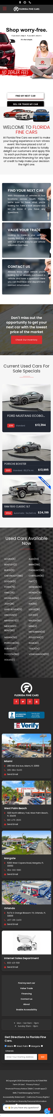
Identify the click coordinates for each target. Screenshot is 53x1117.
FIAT (33, 581)
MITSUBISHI (37, 631)
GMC (9, 592)
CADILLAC (36, 570)
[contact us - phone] (31, 2)
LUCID (33, 615)
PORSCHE (11, 643)
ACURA (10, 559)
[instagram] (30, 701)
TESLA (34, 648)
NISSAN (10, 637)
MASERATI (11, 620)
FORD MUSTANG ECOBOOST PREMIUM (26, 416)
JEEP (9, 603)
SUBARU (10, 648)
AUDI (34, 559)
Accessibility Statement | (14, 1097)
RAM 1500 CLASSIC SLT (17, 506)
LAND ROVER (13, 609)
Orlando (9, 908)
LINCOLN (10, 615)
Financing (26, 993)
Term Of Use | (19, 1084)
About (26, 1004)
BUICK (9, 570)
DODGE (10, 581)
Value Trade (26, 988)
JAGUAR (35, 598)
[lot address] (20, 2)
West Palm (22, 1046)
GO (42, 1057)
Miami (8, 761)
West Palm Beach (15, 808)
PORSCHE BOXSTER (15, 463)
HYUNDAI (11, 598)
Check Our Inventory (26, 339)
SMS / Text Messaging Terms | (26, 1093)
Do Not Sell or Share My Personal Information (26, 1101)
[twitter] (23, 701)
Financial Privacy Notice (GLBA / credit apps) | (26, 1088)
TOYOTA (11, 654)
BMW (34, 564)
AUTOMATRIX (41, 1080)
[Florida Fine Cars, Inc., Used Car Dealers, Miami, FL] (26, 716)
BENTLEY (10, 564)
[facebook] (16, 701)
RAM (34, 643)
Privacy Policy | (33, 1084)
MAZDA (35, 620)
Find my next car (26, 983)
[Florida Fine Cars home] (27, 691)
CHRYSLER (36, 575)
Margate (10, 858)
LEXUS (34, 609)
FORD (9, 587)
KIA (33, 603)
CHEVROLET (13, 575)
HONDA (35, 592)
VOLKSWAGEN (39, 654)
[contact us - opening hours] (25, 2)
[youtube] (37, 701)
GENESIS (35, 587)
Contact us (26, 999)
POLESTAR (36, 637)
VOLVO (9, 659)
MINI (33, 626)
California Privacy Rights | (38, 1097)
